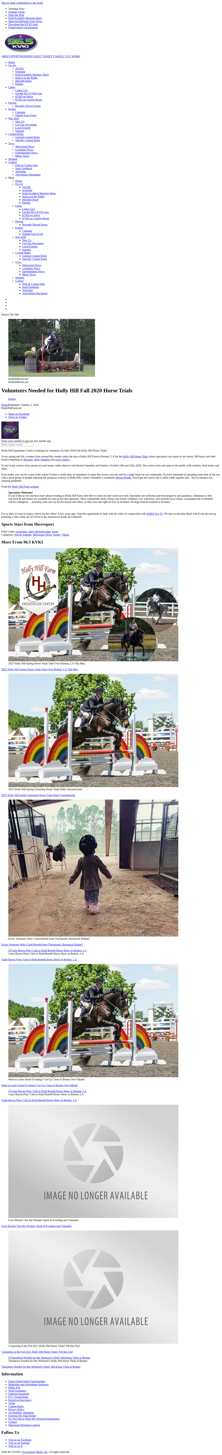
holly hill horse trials (39, 531)
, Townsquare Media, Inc (34, 1451)
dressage (28, 459)
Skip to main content (12, 2)
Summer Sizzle (16, 11)
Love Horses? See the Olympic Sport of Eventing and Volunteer (36, 1226)
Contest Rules (16, 134)
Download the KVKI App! (23, 24)
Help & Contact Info (26, 165)
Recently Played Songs (28, 105)
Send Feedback (23, 168)
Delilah (19, 84)
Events (12, 109)
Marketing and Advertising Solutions (28, 1384)
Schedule (20, 71)
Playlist (12, 102)
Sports (56, 534)
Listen (11, 87)
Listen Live (21, 90)
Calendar (20, 112)
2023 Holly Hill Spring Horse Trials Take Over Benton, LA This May (39, 669)
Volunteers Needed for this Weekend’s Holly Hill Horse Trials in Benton (40, 1366)
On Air (12, 65)
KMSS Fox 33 (155, 513)
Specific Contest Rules (27, 140)
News (11, 143)
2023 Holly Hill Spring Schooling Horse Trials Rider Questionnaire (38, 795)
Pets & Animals (22, 534)
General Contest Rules (27, 137)
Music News (22, 155)
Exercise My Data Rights (22, 1415)
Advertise (20, 171)
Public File (14, 1387)
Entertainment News (26, 152)
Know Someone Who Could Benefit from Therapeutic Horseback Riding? (42, 944)
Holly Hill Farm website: (25, 486)
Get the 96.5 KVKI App (28, 93)
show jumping (42, 459)
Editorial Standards (18, 1393)
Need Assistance (17, 1390)
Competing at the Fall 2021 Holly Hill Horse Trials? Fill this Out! (37, 1351)
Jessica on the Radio (26, 77)
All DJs (19, 68)
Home (11, 62)
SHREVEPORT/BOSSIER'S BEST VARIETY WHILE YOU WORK (40, 56)
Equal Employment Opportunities (26, 1381)
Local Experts (23, 127)
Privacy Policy (16, 1409)
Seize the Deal (16, 15)
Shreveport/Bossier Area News (25, 21)
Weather (12, 159)
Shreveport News (24, 146)
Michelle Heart (23, 80)
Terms (11, 1403)
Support (19, 130)
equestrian (21, 531)
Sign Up (19, 121)
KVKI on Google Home (28, 99)
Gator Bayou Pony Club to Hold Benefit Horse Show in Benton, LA (39, 959)
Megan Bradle (123, 477)
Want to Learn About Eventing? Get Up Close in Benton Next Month (39, 1085)
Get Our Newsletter (26, 124)
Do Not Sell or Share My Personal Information (33, 1418)
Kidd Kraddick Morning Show (25, 18)
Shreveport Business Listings (24, 1425)
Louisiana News (24, 149)
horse (55, 531)
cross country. (63, 459)
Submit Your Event (25, 115)
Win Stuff (13, 118)
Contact (12, 162)
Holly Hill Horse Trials (135, 456)
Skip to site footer (33, 2)
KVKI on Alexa (24, 96)
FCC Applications (18, 1396)
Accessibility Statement (21, 1412)
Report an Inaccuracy (20, 1400)
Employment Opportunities (23, 27)
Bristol (5, 404)
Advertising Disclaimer (28, 174)
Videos (65, 534)
